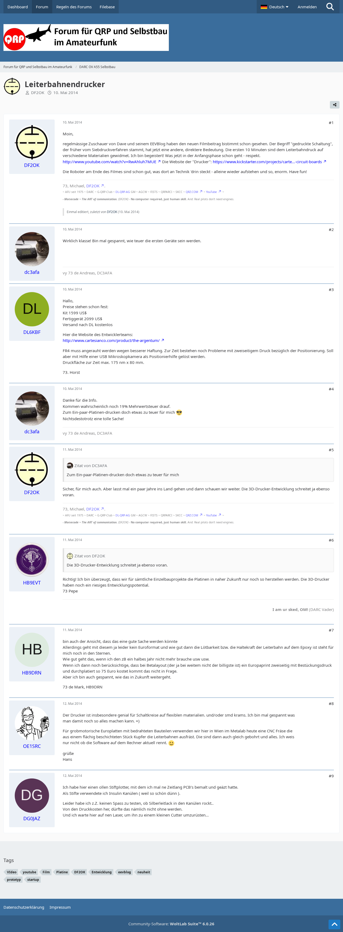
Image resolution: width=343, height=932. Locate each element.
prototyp (14, 879)
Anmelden (307, 6)
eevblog (124, 872)
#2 (331, 229)
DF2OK (37, 92)
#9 (331, 775)
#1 (331, 122)
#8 (331, 703)
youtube (29, 872)
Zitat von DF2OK (89, 555)
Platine (62, 872)
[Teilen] (335, 105)
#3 (331, 289)
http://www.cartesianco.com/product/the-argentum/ (111, 340)
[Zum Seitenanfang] (334, 924)
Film (46, 872)
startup (33, 879)
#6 (331, 540)
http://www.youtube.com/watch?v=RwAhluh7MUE (109, 161)
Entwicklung (102, 872)
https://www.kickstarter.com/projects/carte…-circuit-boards (267, 161)
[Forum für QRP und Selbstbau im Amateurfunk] (171, 37)
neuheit (143, 872)
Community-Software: (171, 923)
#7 (331, 630)
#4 (331, 389)
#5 (331, 449)
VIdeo (11, 872)
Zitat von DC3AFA (90, 465)
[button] (275, 6)
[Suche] (330, 6)
